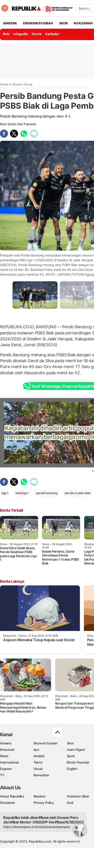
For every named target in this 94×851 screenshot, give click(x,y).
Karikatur (52, 34)
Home (4, 84)
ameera (10, 23)
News (4, 756)
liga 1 (5, 493)
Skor (70, 743)
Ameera (5, 743)
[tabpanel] (35, 295)
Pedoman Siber (78, 796)
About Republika (12, 796)
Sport (71, 756)
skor (63, 23)
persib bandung (46, 493)
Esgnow (6, 769)
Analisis (39, 756)
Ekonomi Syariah (38, 23)
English (72, 769)
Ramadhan (41, 775)
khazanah (83, 23)
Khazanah (7, 749)
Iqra (36, 749)
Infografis (20, 34)
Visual (16, 84)
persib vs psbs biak (78, 493)
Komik (36, 34)
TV (2, 775)
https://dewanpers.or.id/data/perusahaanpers (36, 827)
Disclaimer (7, 803)
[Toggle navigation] (5, 8)
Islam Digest (76, 749)
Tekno (38, 762)
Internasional (9, 762)
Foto (6, 34)
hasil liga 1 (22, 493)
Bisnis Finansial (78, 762)
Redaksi (39, 796)
